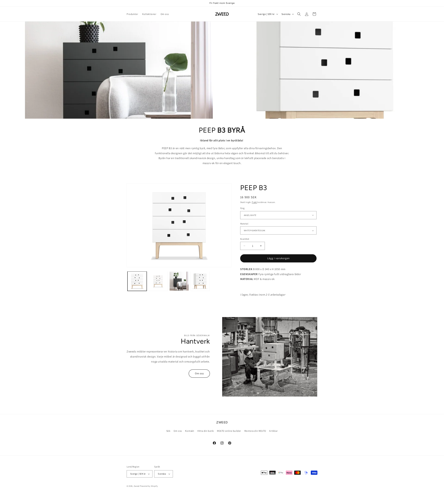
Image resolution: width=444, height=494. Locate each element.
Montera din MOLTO (255, 430)
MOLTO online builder (229, 430)
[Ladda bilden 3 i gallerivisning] (179, 281)
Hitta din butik (205, 430)
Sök (168, 430)
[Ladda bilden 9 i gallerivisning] (200, 281)
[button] (299, 14)
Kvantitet (244, 238)
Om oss (199, 373)
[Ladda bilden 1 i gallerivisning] (137, 281)
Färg (242, 208)
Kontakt (189, 430)
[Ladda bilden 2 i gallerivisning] (158, 281)
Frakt (254, 202)
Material (244, 223)
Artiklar (273, 430)
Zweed (137, 486)
